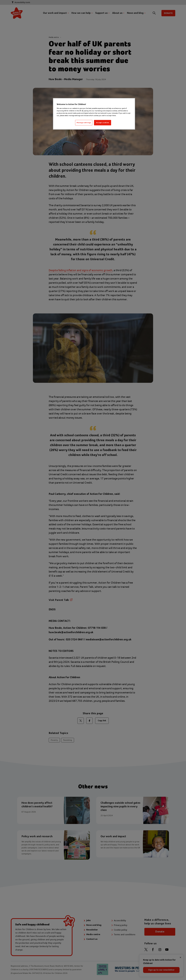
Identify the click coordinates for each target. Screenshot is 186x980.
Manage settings (84, 122)
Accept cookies (102, 122)
